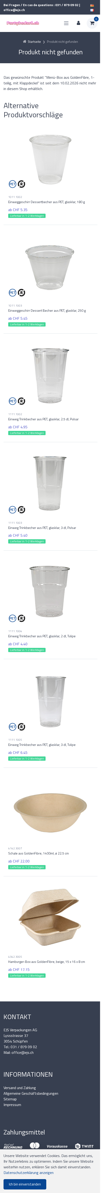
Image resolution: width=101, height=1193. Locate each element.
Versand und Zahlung (20, 1088)
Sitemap (10, 1099)
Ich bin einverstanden (25, 1184)
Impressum (12, 1104)
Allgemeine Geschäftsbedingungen (31, 1093)
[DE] (92, 4)
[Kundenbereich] (78, 23)
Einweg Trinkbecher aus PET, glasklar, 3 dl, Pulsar (42, 527)
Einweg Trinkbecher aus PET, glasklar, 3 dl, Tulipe (42, 744)
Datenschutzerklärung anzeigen (29, 1172)
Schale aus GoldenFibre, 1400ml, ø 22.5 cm (38, 853)
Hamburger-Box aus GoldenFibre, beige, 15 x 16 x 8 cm (46, 961)
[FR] (92, 9)
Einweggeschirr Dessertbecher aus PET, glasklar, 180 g (46, 201)
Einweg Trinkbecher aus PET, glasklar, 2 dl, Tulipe (42, 636)
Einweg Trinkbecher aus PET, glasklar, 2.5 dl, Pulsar (43, 419)
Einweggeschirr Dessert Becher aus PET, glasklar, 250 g (47, 310)
